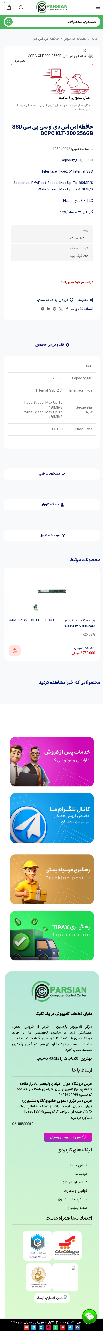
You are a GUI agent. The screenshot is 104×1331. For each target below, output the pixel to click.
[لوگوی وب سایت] (52, 7)
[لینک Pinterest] (55, 309)
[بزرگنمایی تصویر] (84, 50)
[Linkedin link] (49, 309)
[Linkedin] (41, 1327)
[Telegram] (33, 1327)
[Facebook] (77, 1327)
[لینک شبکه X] (61, 309)
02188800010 (22, 1124)
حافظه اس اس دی (45, 38)
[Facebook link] (67, 309)
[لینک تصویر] (52, 761)
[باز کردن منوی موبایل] (98, 7)
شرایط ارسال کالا (75, 1182)
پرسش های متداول (72, 1199)
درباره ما (81, 1174)
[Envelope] (26, 1327)
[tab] (52, 345)
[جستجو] (9, 22)
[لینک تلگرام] (42, 309)
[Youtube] (62, 1327)
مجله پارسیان (77, 1208)
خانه (95, 38)
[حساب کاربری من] (21, 7)
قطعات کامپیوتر (75, 38)
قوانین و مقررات (75, 1191)
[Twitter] (70, 1327)
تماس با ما (78, 1165)
